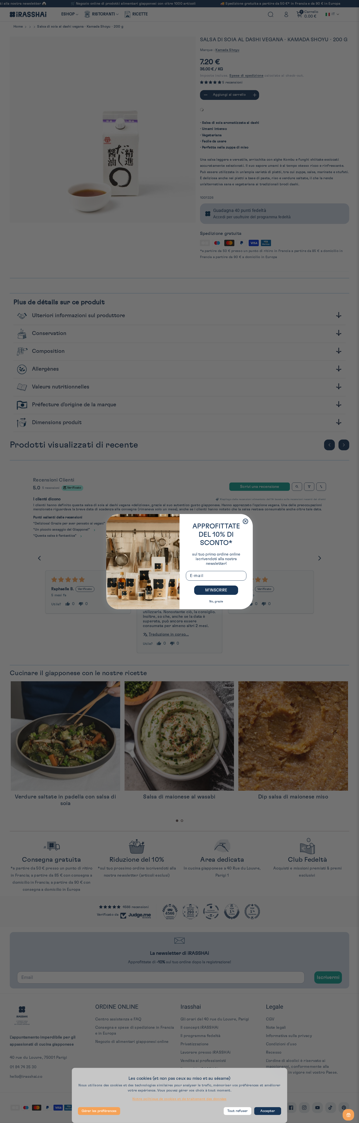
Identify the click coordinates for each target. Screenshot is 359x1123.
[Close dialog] (245, 521)
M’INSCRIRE (216, 590)
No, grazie (216, 601)
